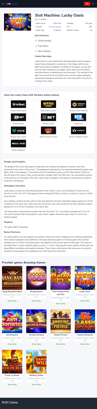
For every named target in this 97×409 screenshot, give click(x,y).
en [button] (93, 4)
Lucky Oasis (84, 291)
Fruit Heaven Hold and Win (60, 293)
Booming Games (55, 27)
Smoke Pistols (60, 335)
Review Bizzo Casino (48, 110)
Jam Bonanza (12, 335)
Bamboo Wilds (36, 375)
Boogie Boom (36, 291)
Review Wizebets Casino (78, 137)
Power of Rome (12, 375)
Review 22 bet (48, 124)
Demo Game (12, 301)
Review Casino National (79, 110)
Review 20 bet (18, 124)
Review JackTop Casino (48, 137)
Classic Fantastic (85, 335)
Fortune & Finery (36, 335)
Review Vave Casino (18, 137)
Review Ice (79, 124)
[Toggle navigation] (3, 4)
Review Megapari (18, 150)
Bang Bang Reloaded (12, 291)
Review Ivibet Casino (18, 110)
